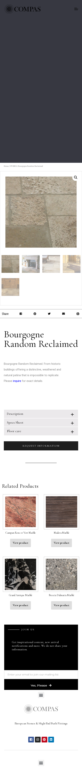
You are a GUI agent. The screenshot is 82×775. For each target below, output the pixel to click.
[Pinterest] (44, 739)
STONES (13, 166)
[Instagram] (38, 739)
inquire (17, 381)
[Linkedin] (51, 739)
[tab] (41, 413)
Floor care (14, 431)
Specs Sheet (15, 422)
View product (20, 542)
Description (15, 414)
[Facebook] (31, 739)
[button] (20, 313)
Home (6, 166)
